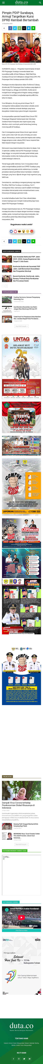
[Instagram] (19, 1059)
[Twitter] (24, 1059)
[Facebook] (13, 1059)
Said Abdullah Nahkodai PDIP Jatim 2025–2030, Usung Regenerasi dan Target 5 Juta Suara (26, 259)
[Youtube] (30, 1059)
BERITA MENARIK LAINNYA (11, 251)
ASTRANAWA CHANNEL (10, 902)
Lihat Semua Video (22, 930)
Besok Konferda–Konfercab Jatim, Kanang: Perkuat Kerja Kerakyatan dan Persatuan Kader (26, 278)
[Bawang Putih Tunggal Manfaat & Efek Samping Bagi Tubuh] (7, 826)
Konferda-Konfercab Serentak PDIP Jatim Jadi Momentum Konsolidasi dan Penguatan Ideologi (26, 268)
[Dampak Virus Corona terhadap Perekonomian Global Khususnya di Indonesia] (21, 790)
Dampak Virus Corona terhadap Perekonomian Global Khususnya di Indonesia (18, 805)
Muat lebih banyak (21, 326)
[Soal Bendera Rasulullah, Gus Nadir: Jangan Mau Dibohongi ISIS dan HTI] (7, 309)
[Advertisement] (21, 749)
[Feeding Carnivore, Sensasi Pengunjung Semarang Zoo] (7, 299)
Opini (4, 799)
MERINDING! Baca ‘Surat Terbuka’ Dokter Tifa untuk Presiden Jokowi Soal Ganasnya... (27, 836)
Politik (4, 261)
